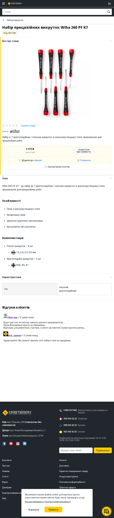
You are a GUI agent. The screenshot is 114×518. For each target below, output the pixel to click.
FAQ (4, 498)
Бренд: (5, 131)
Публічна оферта (67, 487)
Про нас (6, 466)
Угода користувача (68, 476)
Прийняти (53, 510)
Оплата (62, 460)
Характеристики (11, 277)
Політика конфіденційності (72, 482)
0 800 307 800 (70, 410)
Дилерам (6, 487)
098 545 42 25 (70, 425)
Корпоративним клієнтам (59, 167)
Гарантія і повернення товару (73, 471)
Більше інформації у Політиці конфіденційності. (48, 502)
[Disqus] (57, 349)
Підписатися (102, 450)
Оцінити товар (28, 126)
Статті (5, 476)
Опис (5, 178)
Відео (5, 482)
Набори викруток (15, 20)
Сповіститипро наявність (84, 150)
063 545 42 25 (70, 432)
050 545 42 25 (70, 419)
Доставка (64, 466)
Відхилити (33, 510)
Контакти (6, 460)
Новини (6, 471)
